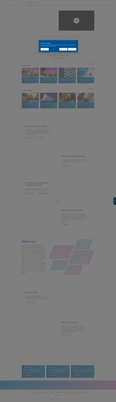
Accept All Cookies (63, 49)
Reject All (72, 49)
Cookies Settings (45, 49)
